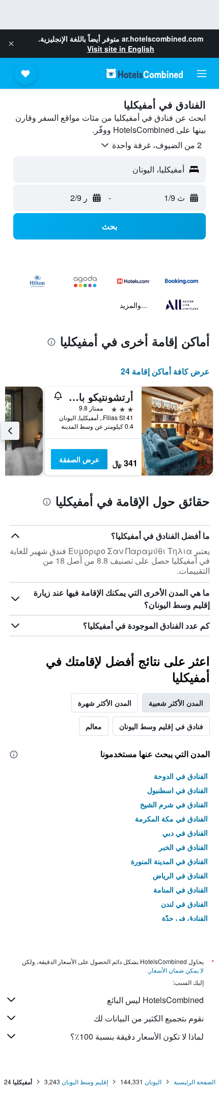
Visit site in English (120, 49)
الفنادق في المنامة (180, 889)
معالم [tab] (94, 726)
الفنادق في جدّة (185, 918)
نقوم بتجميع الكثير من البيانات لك (149, 1018)
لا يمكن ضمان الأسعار (176, 970)
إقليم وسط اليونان (85, 1081)
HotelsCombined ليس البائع (155, 1000)
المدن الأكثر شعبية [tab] (176, 703)
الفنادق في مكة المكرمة (171, 818)
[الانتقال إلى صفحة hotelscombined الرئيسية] (144, 73)
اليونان (153, 1081)
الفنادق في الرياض (180, 875)
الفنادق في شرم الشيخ (174, 804)
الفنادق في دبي (185, 833)
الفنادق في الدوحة (181, 776)
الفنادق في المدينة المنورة (169, 861)
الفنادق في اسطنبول (177, 790)
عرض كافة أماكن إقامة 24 (165, 371)
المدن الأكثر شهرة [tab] (104, 703)
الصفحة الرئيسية (194, 1081)
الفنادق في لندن (184, 904)
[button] (11, 43)
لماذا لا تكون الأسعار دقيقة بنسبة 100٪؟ (137, 1036)
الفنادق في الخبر (183, 847)
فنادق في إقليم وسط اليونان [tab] (161, 726)
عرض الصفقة (79, 459)
